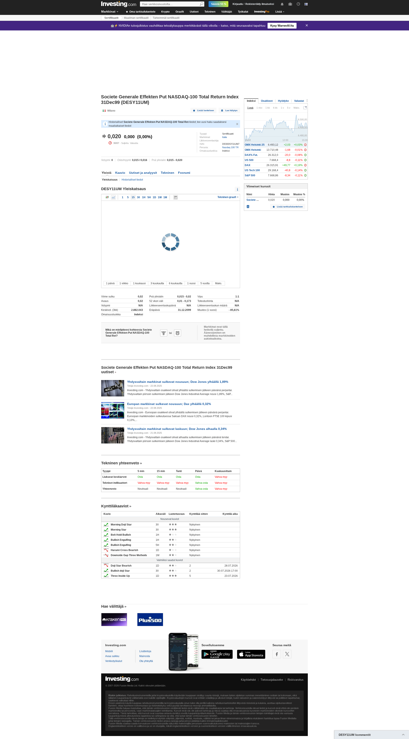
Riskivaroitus (296, 679)
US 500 (249, 160)
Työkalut (243, 11)
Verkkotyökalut (113, 661)
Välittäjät (226, 11)
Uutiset (194, 11)
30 (138, 197)
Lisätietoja (145, 651)
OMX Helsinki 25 (255, 144)
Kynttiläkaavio (107, 197)
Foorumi (184, 172)
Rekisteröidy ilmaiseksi (259, 4)
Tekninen (209, 11)
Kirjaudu (238, 4)
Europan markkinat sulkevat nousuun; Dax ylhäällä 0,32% (169, 404)
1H (143, 197)
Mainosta (144, 656)
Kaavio (120, 172)
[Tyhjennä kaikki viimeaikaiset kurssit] (247, 205)
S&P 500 (250, 175)
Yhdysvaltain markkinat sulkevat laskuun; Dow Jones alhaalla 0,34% (177, 428)
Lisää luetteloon (205, 110)
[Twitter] (287, 654)
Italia (224, 137)
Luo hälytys (231, 110)
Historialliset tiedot (132, 179)
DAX (247, 165)
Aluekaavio (113, 197)
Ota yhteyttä (146, 661)
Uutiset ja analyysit (143, 172)
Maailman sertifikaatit (136, 17)
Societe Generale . (257, 199)
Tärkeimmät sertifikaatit (166, 17)
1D (154, 197)
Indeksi (251, 100)
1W (160, 197)
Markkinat (108, 11)
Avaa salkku (112, 656)
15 (133, 197)
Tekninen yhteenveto (120, 463)
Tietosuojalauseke (272, 679)
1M (165, 197)
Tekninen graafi (227, 197)
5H (149, 197)
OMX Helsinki (253, 149)
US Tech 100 (252, 170)
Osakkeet (267, 100)
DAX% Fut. (251, 155)
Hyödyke (283, 100)
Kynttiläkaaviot (114, 506)
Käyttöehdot (248, 679)
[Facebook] (276, 654)
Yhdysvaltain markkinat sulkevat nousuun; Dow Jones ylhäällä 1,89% (177, 381)
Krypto (165, 11)
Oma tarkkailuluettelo (142, 11)
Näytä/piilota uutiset (175, 197)
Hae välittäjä (112, 606)
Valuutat (299, 100)
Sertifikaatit (111, 17)
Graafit (180, 11)
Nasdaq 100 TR (230, 147)
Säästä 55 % (218, 4)
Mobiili (109, 651)
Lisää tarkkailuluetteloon (290, 206)
